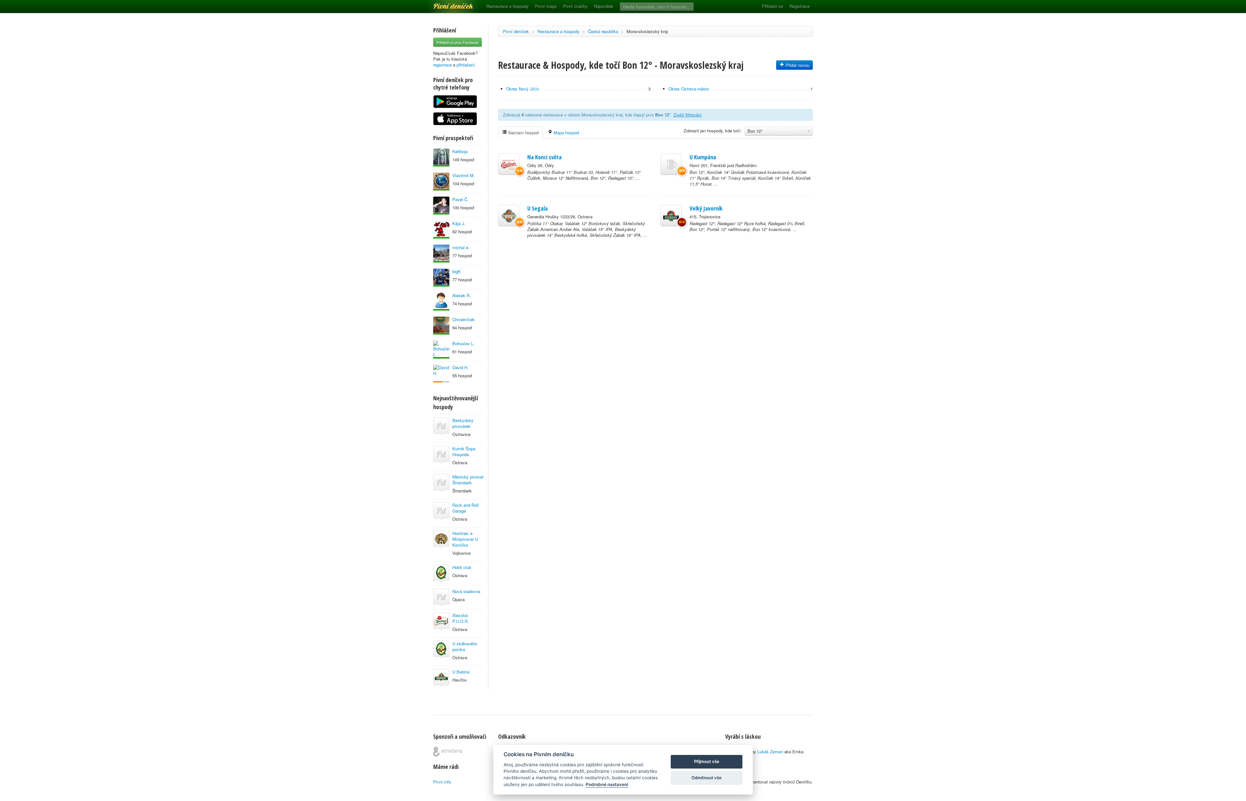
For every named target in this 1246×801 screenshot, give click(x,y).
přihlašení (466, 65)
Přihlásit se (772, 6)
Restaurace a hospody (507, 6)
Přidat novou (796, 65)
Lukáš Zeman (770, 751)
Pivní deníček (446, 4)
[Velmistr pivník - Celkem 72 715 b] (441, 277)
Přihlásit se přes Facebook (457, 42)
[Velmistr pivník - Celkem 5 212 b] (441, 205)
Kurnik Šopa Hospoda (463, 451)
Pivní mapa (545, 6)
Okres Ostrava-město (688, 89)
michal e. (461, 247)
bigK (456, 271)
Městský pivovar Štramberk (467, 480)
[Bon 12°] (671, 164)
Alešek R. (461, 295)
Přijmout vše (706, 761)
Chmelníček (463, 319)
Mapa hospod (565, 132)
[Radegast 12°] (671, 215)
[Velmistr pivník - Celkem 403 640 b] (441, 181)
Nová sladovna (466, 591)
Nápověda (603, 6)
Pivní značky (575, 6)
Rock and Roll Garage (465, 508)
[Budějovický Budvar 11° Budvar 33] (508, 164)
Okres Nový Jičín (522, 89)
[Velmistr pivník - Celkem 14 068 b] (441, 157)
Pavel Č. (460, 199)
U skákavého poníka (464, 646)
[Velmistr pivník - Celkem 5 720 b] (441, 229)
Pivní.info (442, 782)
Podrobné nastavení (607, 784)
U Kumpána (703, 157)
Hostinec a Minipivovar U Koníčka (465, 539)
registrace (442, 65)
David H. (460, 367)
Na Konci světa (544, 157)
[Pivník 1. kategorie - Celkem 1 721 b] (441, 373)
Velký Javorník (706, 208)
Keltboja (460, 151)
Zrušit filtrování (687, 115)
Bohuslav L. (463, 343)
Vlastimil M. (463, 175)
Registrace (799, 6)
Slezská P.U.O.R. (460, 618)
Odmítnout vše (706, 777)
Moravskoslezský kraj (647, 31)
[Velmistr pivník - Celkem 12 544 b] (441, 301)
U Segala (537, 208)
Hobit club (461, 567)
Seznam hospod (523, 132)
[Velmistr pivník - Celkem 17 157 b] (441, 253)
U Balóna (461, 672)
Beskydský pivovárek (462, 423)
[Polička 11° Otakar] (508, 215)
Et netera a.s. (447, 752)
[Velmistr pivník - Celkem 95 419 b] (441, 349)
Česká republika (603, 31)
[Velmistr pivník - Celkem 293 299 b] (441, 325)
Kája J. (459, 223)
